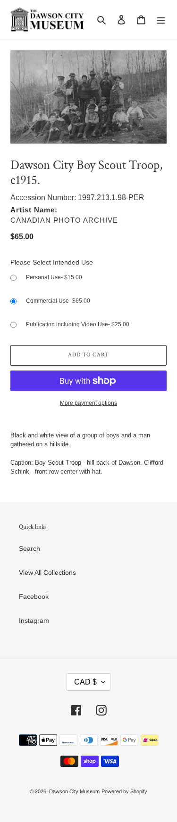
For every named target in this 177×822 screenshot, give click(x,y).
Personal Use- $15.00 (54, 277)
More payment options (88, 403)
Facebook (34, 596)
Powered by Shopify (124, 791)
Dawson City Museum (74, 791)
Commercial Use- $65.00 (58, 301)
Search (29, 548)
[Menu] (161, 19)
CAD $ (85, 682)
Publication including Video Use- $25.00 (77, 324)
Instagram (34, 620)
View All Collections (47, 572)
